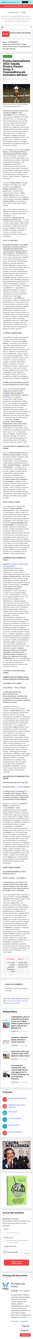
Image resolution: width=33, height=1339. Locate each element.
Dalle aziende (12, 1112)
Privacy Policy (15, 1321)
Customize (25, 1330)
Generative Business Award (17, 1098)
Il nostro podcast (13, 1125)
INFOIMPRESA (8, 56)
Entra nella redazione (15, 1132)
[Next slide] (30, 6)
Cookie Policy (24, 1321)
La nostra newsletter (15, 1118)
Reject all (25, 1326)
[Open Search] (31, 27)
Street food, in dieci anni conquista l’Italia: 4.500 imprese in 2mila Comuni (20, 1054)
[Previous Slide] (28, 6)
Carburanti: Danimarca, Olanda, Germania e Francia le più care (19, 1040)
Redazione (8, 79)
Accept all (25, 1335)
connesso (16, 988)
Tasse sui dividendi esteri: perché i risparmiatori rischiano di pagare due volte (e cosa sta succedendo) (14, 6)
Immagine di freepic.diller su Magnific (6, 1054)
